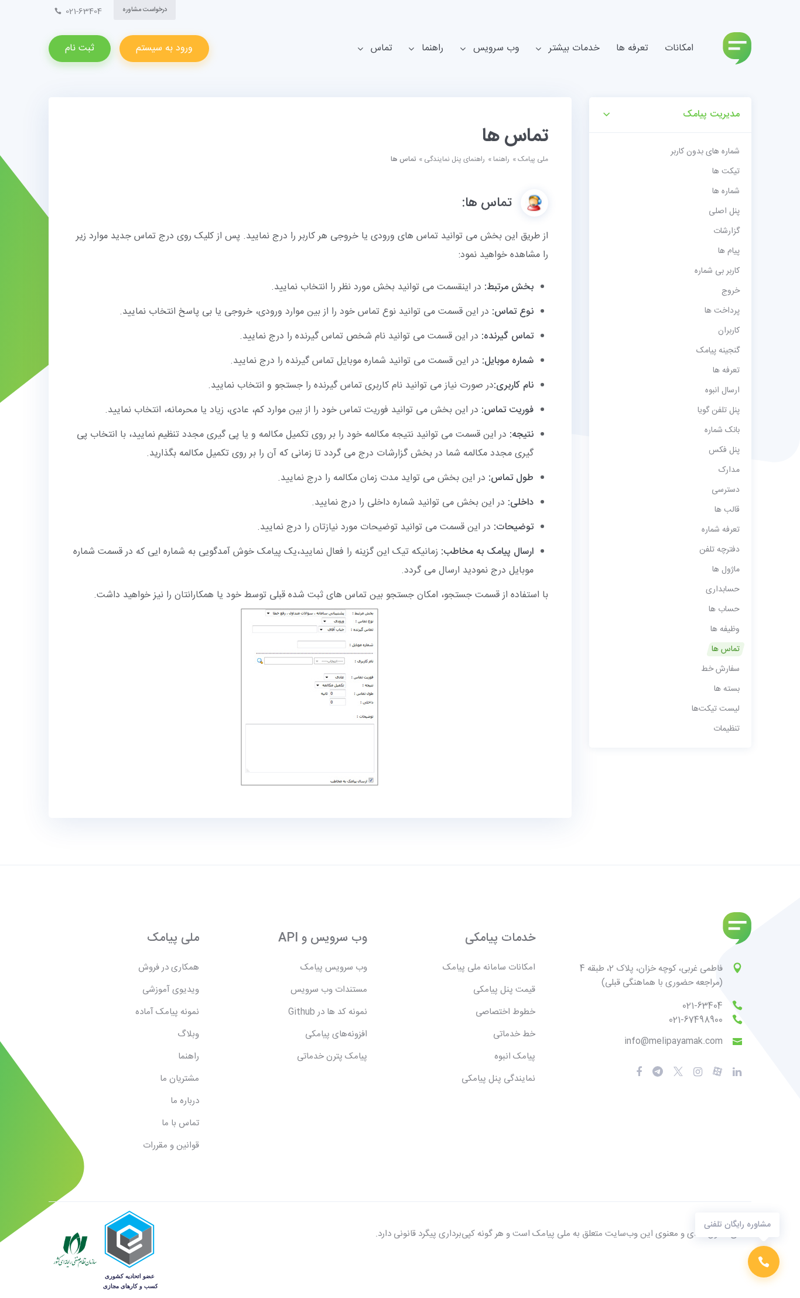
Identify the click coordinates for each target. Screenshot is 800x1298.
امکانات (679, 48)
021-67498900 (696, 1020)
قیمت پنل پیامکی (504, 989)
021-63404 (702, 1006)
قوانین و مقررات (171, 1145)
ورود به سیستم (164, 48)
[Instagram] (697, 1072)
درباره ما (184, 1101)
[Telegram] (657, 1072)
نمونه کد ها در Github (327, 1012)
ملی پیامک (533, 159)
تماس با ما (180, 1123)
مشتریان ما (179, 1078)
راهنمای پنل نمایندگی (454, 159)
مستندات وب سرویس (328, 989)
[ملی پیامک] (737, 48)
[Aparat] (678, 1072)
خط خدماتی (514, 1034)
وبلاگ (188, 1034)
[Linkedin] (737, 1072)
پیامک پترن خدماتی (332, 1056)
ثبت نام (79, 48)
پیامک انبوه (514, 1056)
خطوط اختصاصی (505, 1012)
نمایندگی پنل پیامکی (498, 1078)
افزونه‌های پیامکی (336, 1034)
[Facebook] (639, 1072)
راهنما (501, 159)
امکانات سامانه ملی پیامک (489, 967)
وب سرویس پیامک (333, 967)
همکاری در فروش (168, 967)
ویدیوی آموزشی (170, 989)
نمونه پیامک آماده (167, 1012)
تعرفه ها (632, 48)
